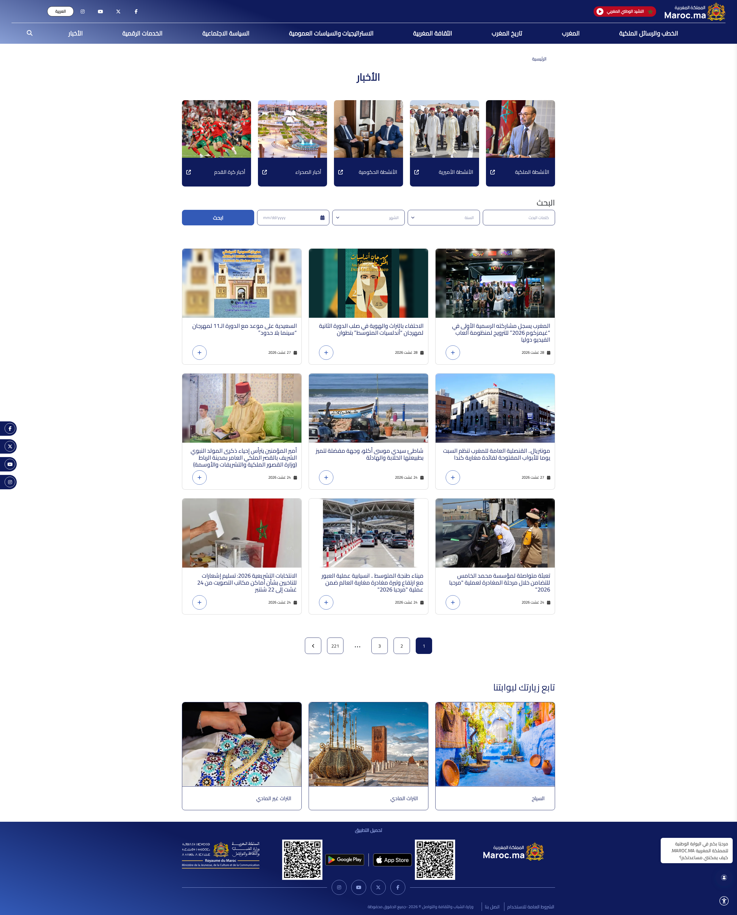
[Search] (28, 33)
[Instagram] (339, 887)
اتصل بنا (492, 906)
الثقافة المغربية (432, 33)
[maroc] (136, 11)
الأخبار (76, 33)
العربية (60, 11)
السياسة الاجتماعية (226, 33)
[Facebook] (397, 887)
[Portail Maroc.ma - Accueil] (513, 850)
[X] (378, 887)
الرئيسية (539, 58)
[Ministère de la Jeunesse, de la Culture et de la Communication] (220, 855)
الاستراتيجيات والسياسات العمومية (331, 33)
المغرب (571, 33)
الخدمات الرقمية (142, 33)
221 (335, 646)
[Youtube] (358, 887)
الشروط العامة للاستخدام (530, 906)
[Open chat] (724, 877)
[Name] (724, 901)
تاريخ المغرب (507, 33)
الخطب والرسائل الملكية (648, 33)
